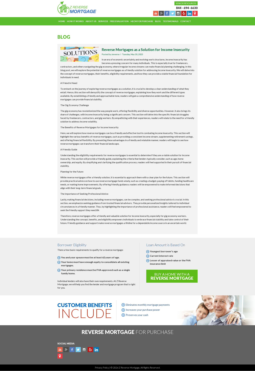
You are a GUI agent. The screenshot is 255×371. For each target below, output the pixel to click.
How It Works (75, 21)
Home (61, 21)
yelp (90, 349)
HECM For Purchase (142, 21)
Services (103, 21)
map (60, 356)
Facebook (72, 349)
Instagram (84, 349)
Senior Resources (186, 3)
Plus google (66, 349)
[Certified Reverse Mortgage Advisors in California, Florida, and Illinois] (73, 8)
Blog (158, 21)
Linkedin (96, 349)
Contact (185, 21)
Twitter (78, 349)
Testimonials (170, 21)
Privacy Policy (102, 367)
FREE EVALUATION (119, 21)
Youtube (60, 349)
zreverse (116, 54)
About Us (91, 21)
